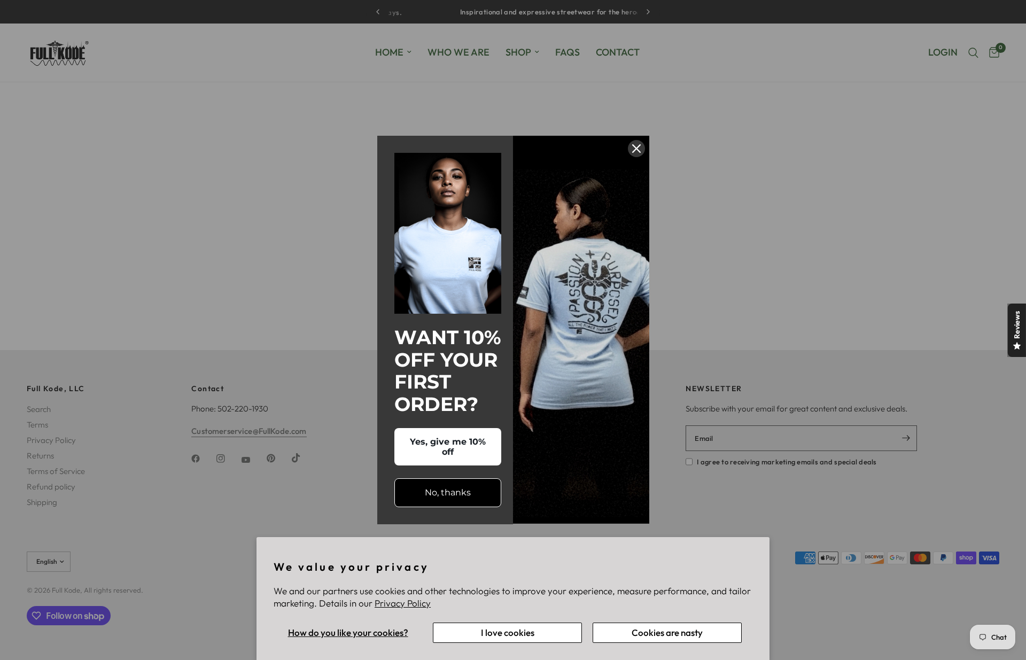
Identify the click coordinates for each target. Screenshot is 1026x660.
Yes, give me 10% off (448, 447)
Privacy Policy (403, 603)
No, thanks (448, 492)
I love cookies (507, 632)
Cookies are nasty (667, 632)
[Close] (636, 148)
